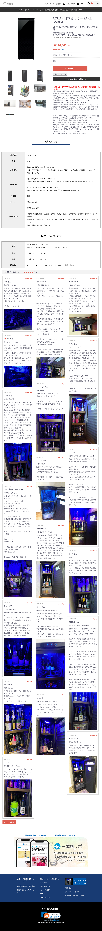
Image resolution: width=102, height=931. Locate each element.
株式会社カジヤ (61, 10)
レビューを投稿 (9, 822)
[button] (51, 916)
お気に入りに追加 (59, 74)
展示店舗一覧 (45, 886)
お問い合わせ (45, 897)
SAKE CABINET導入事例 (26, 886)
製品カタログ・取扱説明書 (49, 879)
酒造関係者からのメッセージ (26, 891)
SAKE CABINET (51, 908)
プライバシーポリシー (73, 892)
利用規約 (68, 888)
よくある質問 (45, 890)
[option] (26, 38)
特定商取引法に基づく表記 (74, 895)
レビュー (43, 882)
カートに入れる (70, 69)
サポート (43, 893)
